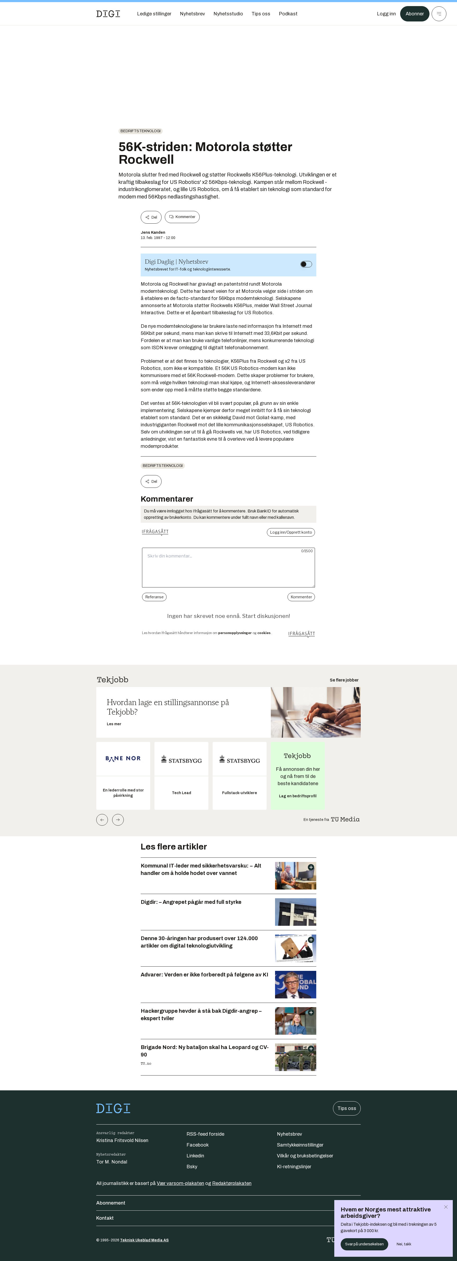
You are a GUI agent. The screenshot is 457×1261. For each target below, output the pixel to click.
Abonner (415, 13)
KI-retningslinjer (294, 1166)
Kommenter (185, 217)
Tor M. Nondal (111, 1162)
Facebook (197, 1145)
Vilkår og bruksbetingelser (305, 1155)
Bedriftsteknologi (141, 131)
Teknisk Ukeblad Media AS (144, 1240)
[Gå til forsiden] (108, 14)
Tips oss (346, 1108)
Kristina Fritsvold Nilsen (122, 1140)
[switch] (306, 264)
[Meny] (439, 13)
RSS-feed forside (205, 1134)
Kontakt (105, 1218)
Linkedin (195, 1155)
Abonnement (110, 1203)
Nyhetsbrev (289, 1134)
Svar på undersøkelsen (364, 1244)
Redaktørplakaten (232, 1183)
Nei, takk (404, 1244)
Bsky (191, 1166)
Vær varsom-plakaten (180, 1183)
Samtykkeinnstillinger (300, 1145)
